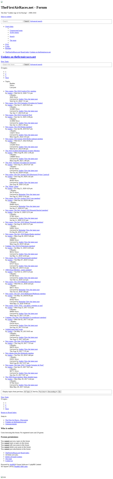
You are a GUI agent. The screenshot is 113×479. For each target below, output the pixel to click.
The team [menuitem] (13, 40)
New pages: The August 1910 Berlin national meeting (24, 139)
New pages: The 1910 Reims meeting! (18, 127)
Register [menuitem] (8, 48)
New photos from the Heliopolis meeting (19, 353)
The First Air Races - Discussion (16, 420)
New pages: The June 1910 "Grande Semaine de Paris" (24, 365)
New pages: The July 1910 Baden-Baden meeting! (23, 234)
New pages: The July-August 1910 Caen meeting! (22, 198)
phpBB (12, 464)
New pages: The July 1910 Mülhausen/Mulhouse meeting (25, 294)
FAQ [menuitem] (7, 44)
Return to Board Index (9, 412)
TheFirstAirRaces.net (12, 453)
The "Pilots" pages (11, 186)
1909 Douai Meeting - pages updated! (18, 270)
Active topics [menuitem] (14, 32)
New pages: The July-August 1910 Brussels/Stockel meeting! (26, 210)
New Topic (5, 61)
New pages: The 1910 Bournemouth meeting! (21, 258)
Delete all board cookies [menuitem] (13, 457)
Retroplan (22, 194)
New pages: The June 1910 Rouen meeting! (20, 341)
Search (26, 21)
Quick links (9, 26)
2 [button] (5, 74)
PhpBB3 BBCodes (21, 466)
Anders (9, 93)
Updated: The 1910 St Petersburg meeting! (20, 246)
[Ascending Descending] (52, 392)
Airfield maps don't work (14, 329)
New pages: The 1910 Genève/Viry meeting (20, 91)
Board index (25, 453)
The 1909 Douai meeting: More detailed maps (21, 377)
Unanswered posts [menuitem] (16, 30)
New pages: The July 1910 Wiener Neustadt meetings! (24, 222)
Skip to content (6, 17)
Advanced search (36, 21)
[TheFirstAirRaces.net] (2, 2)
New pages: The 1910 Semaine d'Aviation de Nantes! (24, 103)
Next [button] (7, 78)
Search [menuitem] (12, 36)
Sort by (35, 392)
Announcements (11, 424)
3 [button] (5, 76)
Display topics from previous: (13, 392)
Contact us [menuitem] (9, 461)
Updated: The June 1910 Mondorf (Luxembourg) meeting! (25, 317)
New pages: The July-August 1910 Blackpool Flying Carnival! (27, 174)
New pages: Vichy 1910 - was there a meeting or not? (24, 306)
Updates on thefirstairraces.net (18, 56)
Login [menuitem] (7, 46)
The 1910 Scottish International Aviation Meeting (22, 151)
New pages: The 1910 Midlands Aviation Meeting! (23, 282)
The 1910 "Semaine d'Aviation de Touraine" (20, 163)
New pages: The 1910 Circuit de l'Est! (18, 115)
